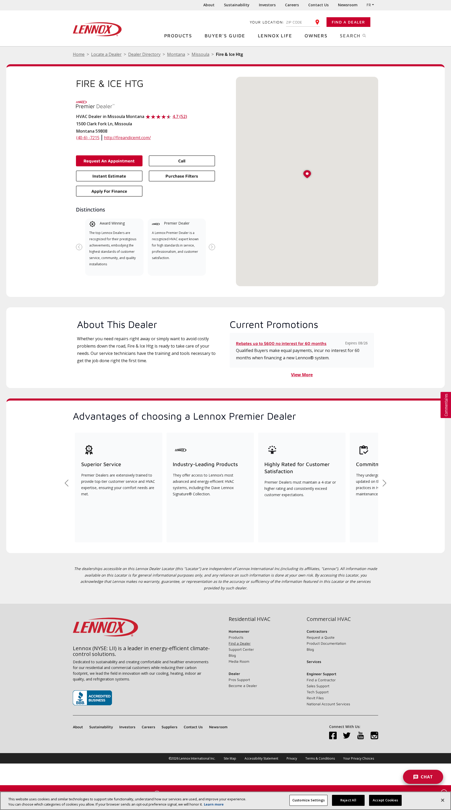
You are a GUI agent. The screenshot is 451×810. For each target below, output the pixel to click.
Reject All (348, 800)
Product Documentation (326, 643)
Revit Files (315, 698)
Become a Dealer (243, 685)
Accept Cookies (385, 800)
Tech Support (318, 692)
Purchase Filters (181, 176)
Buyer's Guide (225, 35)
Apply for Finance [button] (109, 191)
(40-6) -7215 (87, 137)
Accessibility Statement (261, 758)
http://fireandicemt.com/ (127, 137)
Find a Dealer (348, 22)
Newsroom (348, 4)
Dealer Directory (144, 54)
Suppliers (169, 727)
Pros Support (239, 679)
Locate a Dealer (106, 54)
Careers (292, 4)
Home (79, 54)
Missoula (200, 54)
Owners (316, 35)
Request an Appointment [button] (109, 161)
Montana (176, 54)
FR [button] (368, 4)
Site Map (230, 758)
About (209, 4)
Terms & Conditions (320, 758)
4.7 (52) (180, 116)
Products (178, 35)
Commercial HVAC (329, 619)
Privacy (292, 758)
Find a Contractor (321, 680)
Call (181, 161)
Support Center (241, 649)
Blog (232, 655)
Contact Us (318, 4)
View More (302, 375)
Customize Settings (308, 800)
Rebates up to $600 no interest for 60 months (281, 343)
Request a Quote (321, 637)
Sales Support (318, 686)
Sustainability (237, 4)
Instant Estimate (109, 176)
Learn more (214, 804)
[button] (307, 174)
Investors (267, 4)
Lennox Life (275, 35)
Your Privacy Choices (358, 758)
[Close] (442, 800)
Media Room (239, 661)
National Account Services (328, 704)
